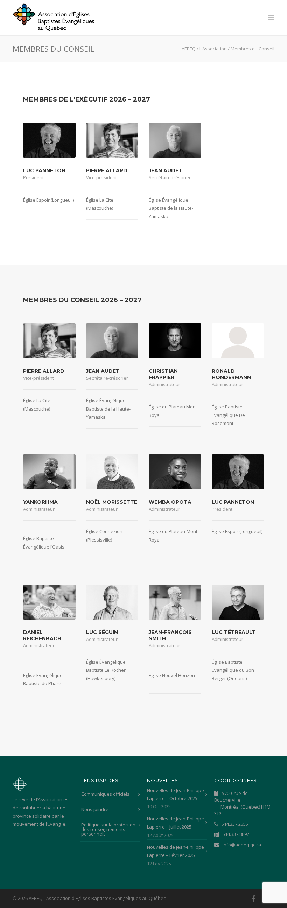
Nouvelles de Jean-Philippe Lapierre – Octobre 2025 (175, 794)
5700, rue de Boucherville (242, 803)
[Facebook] (253, 899)
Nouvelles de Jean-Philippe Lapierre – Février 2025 (175, 851)
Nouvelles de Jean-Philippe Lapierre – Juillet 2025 (175, 823)
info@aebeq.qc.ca (241, 844)
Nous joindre (94, 809)
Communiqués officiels (105, 794)
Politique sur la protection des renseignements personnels (108, 829)
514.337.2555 (234, 824)
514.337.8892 (235, 834)
